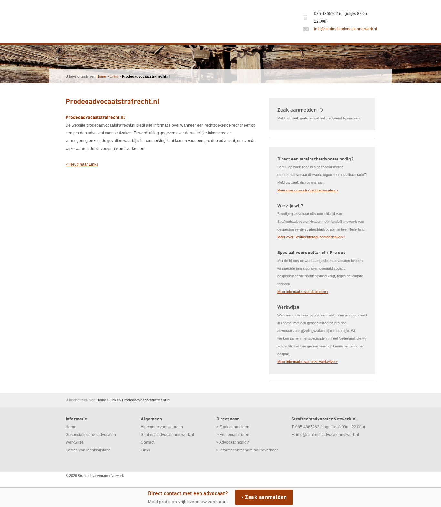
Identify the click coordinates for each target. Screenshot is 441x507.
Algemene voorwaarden (162, 427)
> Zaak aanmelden (232, 427)
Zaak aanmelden (266, 497)
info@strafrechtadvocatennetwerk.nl (345, 29)
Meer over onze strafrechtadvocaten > (307, 190)
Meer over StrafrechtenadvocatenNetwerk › (311, 237)
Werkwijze (75, 442)
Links (114, 76)
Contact (147, 442)
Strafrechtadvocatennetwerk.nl (167, 434)
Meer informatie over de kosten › (302, 292)
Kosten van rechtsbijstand (88, 450)
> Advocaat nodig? (232, 442)
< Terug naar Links (82, 164)
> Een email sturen (232, 434)
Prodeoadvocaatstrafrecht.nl (95, 117)
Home (101, 76)
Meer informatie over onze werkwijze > (307, 362)
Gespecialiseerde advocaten (91, 434)
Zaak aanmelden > (300, 110)
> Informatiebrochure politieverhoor (247, 450)
